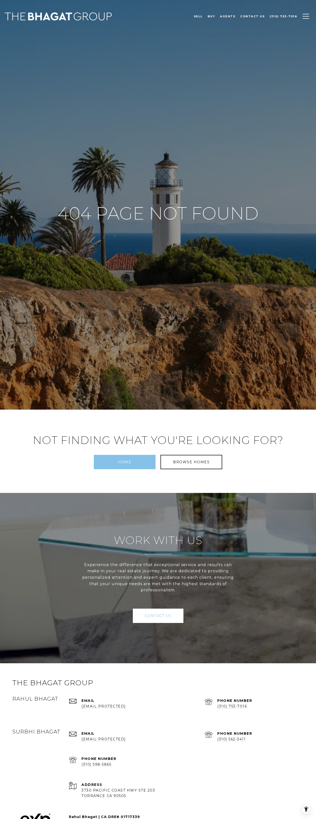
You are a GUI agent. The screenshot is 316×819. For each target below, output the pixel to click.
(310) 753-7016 (232, 706)
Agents (227, 16)
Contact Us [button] (158, 616)
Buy (211, 16)
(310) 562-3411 (231, 739)
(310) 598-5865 (96, 764)
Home (124, 462)
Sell (198, 16)
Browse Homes (191, 462)
